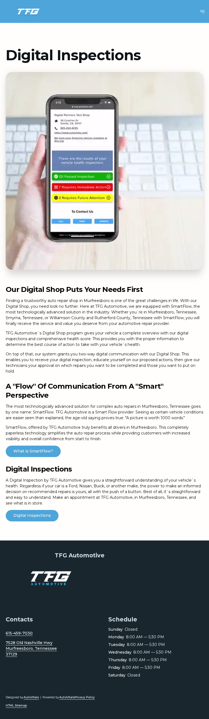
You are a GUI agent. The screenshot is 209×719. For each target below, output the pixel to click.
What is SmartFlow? (33, 451)
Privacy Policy (85, 697)
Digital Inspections (32, 515)
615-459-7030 (19, 633)
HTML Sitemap (16, 705)
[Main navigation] (202, 11)
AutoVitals (31, 697)
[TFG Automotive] (31, 11)
